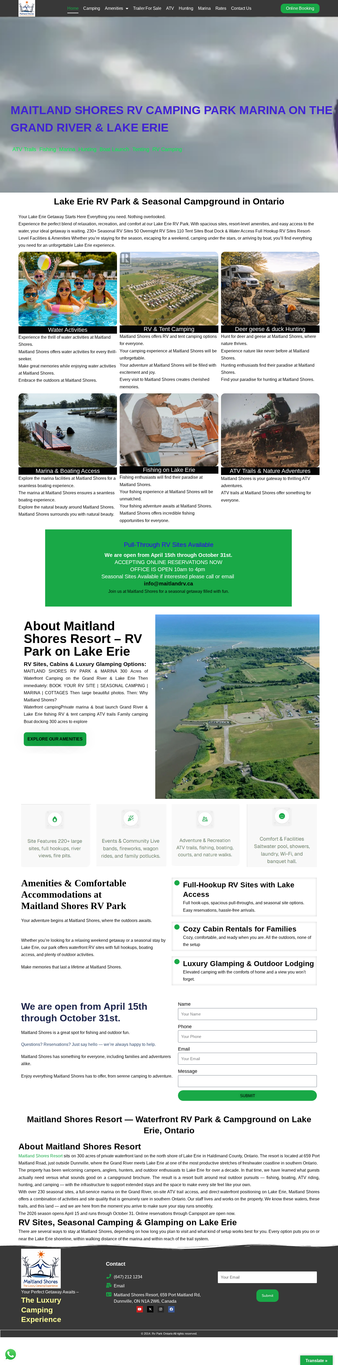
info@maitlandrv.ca (168, 583)
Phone (185, 1026)
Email (184, 1049)
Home (72, 8)
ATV (170, 8)
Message (187, 1071)
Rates (220, 8)
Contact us (241, 8)
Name (184, 1004)
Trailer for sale (147, 8)
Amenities (114, 8)
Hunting (186, 8)
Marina (204, 8)
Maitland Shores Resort (40, 1156)
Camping (91, 8)
